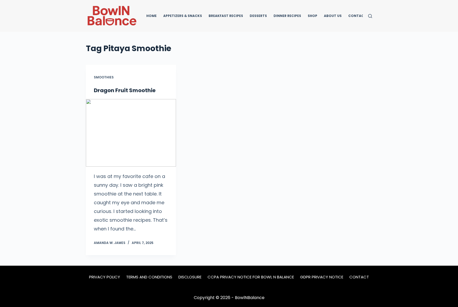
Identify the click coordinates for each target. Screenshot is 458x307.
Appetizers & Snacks (182, 16)
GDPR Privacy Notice (321, 277)
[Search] (370, 16)
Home (151, 16)
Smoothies (104, 77)
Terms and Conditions (149, 277)
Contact (357, 16)
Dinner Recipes (287, 16)
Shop (312, 16)
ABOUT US (333, 16)
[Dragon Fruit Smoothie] (131, 133)
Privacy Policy (104, 277)
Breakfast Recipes (226, 16)
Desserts (258, 16)
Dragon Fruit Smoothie (125, 90)
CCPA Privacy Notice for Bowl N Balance (251, 277)
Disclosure (189, 277)
